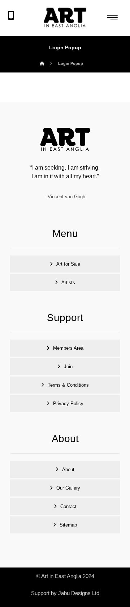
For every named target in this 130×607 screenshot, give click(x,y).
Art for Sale (68, 264)
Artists (68, 282)
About (68, 469)
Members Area (68, 348)
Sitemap (68, 525)
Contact (68, 506)
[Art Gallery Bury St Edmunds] (65, 18)
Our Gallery (68, 488)
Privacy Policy (68, 403)
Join (68, 366)
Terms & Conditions (68, 385)
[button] (112, 17)
